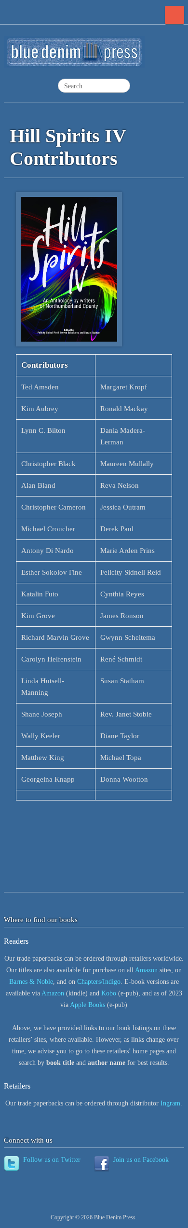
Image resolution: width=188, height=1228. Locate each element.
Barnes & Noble (31, 981)
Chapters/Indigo (99, 981)
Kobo (108, 993)
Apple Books (87, 1004)
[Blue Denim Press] (74, 56)
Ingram (170, 1103)
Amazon (147, 970)
